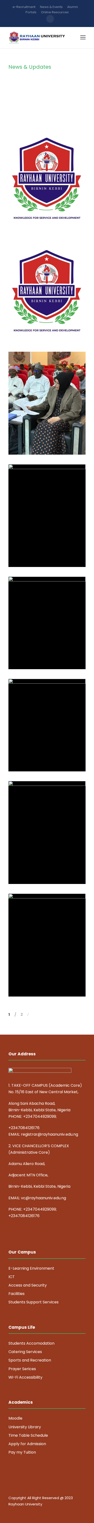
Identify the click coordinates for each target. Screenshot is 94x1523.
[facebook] (10, 1511)
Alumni (72, 7)
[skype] (27, 1511)
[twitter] (35, 1511)
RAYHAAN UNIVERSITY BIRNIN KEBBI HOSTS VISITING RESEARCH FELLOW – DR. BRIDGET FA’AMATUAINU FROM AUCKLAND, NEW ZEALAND (48, 522)
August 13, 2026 (49, 214)
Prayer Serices (22, 1369)
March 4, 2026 (49, 552)
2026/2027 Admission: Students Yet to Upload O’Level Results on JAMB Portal (49, 192)
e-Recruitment (24, 7)
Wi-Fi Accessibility (25, 1377)
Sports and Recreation (29, 1360)
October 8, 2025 (49, 869)
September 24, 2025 (48, 981)
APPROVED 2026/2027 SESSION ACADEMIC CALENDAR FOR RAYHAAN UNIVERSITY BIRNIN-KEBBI (49, 305)
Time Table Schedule (28, 1435)
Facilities (16, 1293)
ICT (11, 1277)
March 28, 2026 (49, 439)
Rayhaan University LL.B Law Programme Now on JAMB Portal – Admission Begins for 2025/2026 (49, 846)
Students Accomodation (31, 1343)
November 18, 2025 (49, 654)
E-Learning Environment (31, 1268)
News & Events (51, 7)
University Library (24, 1427)
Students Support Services (33, 1302)
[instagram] (44, 1511)
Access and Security (27, 1285)
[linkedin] (18, 1511)
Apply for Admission (27, 1444)
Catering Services (25, 1352)
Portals (31, 12)
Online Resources (55, 12)
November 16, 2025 (49, 756)
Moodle (15, 1418)
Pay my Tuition (22, 1452)
